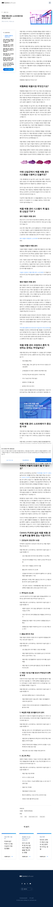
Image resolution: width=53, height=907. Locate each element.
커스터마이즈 (26, 460)
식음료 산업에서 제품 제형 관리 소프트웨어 (32, 272)
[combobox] (28, 889)
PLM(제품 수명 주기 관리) (44, 473)
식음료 (21, 810)
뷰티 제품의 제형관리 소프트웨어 (29, 238)
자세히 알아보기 (28, 412)
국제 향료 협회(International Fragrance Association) (35, 327)
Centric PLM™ (26, 477)
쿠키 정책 (31, 898)
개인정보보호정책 (23, 898)
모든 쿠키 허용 (43, 460)
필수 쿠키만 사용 (10, 460)
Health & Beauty (28, 810)
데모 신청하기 (8, 69)
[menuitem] (23, 898)
